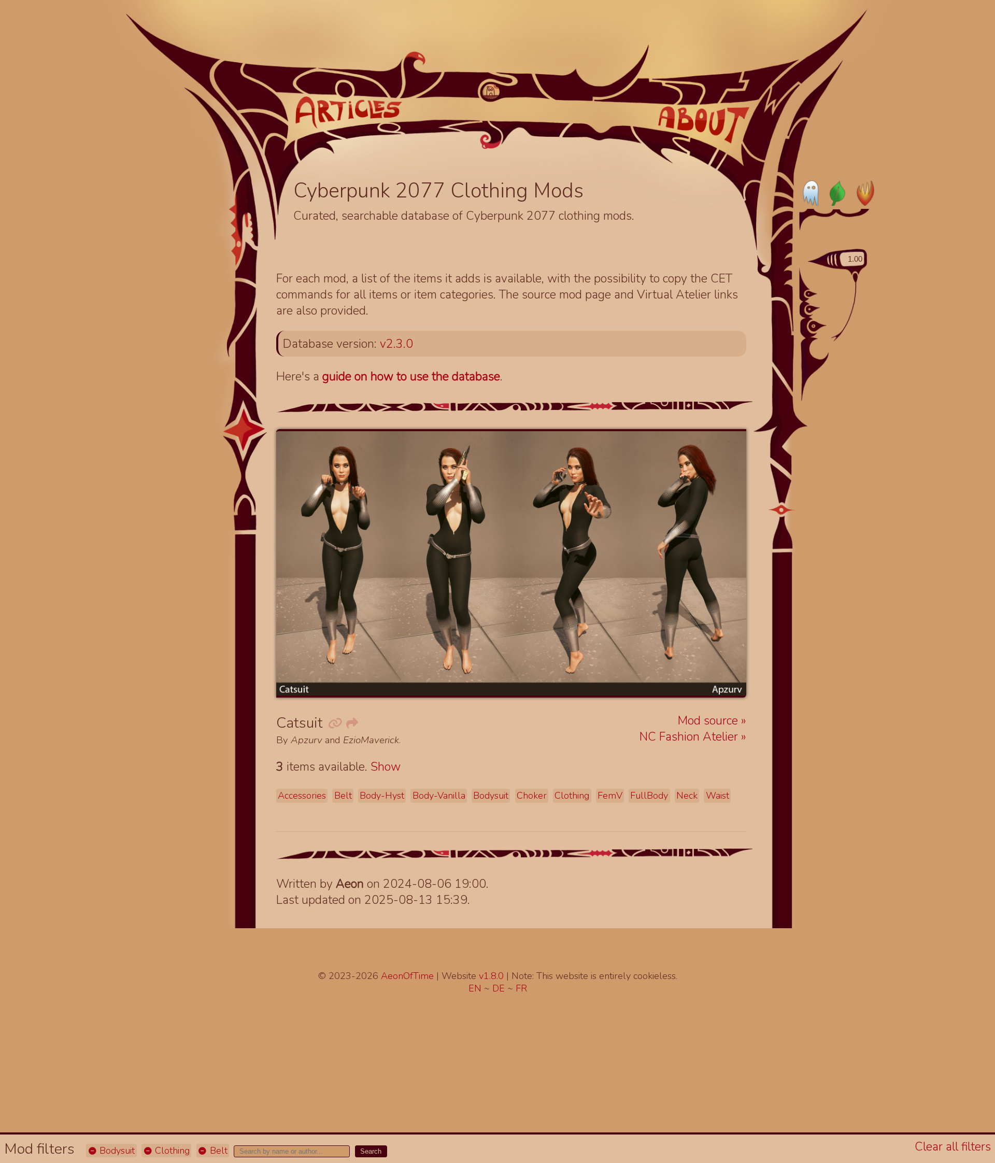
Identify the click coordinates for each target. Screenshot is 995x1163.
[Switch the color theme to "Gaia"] (836, 192)
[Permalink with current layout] (334, 724)
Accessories (302, 795)
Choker (532, 795)
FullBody (649, 795)
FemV (610, 795)
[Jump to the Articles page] (348, 112)
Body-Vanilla (439, 795)
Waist (717, 795)
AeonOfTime (407, 976)
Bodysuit (116, 1150)
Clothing (171, 1150)
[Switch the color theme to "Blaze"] (861, 192)
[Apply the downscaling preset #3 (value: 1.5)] (817, 326)
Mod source (709, 721)
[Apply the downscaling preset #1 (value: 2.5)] (811, 294)
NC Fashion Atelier (690, 737)
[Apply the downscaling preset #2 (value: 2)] (813, 309)
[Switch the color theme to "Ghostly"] (811, 192)
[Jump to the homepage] (491, 91)
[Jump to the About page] (704, 125)
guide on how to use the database (411, 376)
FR (521, 988)
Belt (217, 1150)
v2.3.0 (396, 344)
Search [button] (370, 1151)
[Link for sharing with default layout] (351, 724)
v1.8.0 (492, 976)
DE (499, 988)
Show (386, 767)
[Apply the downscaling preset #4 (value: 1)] (822, 347)
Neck (687, 795)
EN (476, 988)
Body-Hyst (382, 795)
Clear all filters (953, 1147)
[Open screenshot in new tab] (511, 563)
